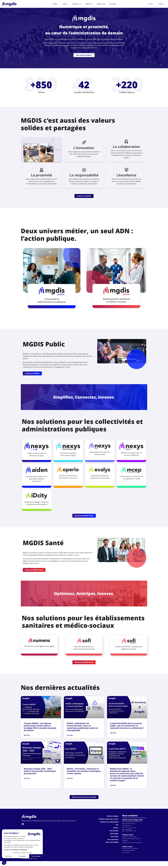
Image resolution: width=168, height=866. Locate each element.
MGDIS (88, 4)
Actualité (112, 4)
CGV (117, 825)
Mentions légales (112, 816)
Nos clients (114, 836)
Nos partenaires (113, 839)
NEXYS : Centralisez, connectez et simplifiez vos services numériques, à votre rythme (84, 771)
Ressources (101, 4)
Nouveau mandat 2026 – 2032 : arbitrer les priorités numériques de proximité (40, 771)
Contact (115, 828)
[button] (4, 862)
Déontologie (114, 834)
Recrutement (114, 831)
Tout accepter (36, 856)
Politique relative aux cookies (108, 819)
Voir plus (27, 735)
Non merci (9, 856)
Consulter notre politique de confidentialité (15, 849)
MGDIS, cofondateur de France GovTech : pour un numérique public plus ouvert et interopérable (82, 727)
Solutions (75, 4)
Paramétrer (22, 856)
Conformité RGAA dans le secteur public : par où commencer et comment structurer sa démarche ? (127, 725)
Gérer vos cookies (112, 842)
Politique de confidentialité (109, 822)
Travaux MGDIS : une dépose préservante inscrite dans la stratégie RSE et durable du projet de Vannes (40, 727)
